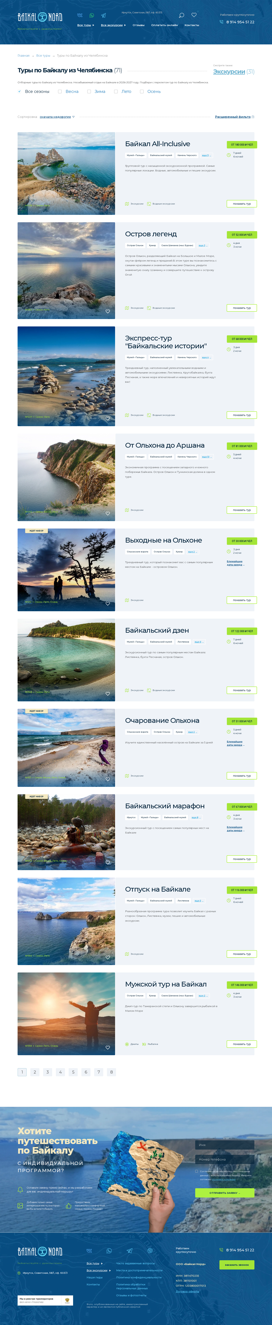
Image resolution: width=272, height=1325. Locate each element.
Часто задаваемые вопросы (135, 1263)
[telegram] (103, 15)
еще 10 (205, 456)
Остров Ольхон (135, 245)
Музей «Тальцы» (136, 155)
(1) (234, 117)
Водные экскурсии (164, 203)
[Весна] (68, 91)
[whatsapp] (91, 15)
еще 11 (205, 155)
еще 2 (191, 551)
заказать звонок (237, 1265)
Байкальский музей (161, 155)
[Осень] (150, 91)
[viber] (149, 1250)
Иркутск (131, 817)
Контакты (192, 25)
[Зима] (96, 91)
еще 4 (205, 357)
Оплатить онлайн (164, 25)
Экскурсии (137, 203)
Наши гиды (95, 1277)
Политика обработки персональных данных (132, 1286)
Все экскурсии (112, 25)
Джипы (135, 1044)
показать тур (242, 203)
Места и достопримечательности (139, 1270)
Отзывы (139, 25)
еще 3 (202, 245)
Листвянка (183, 641)
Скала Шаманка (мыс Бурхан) (177, 245)
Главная (24, 55)
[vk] (79, 15)
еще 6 (198, 641)
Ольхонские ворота (137, 551)
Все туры (84, 25)
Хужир (152, 245)
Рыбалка (153, 1044)
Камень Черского (187, 155)
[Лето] (122, 91)
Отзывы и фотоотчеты (131, 1295)
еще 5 (198, 900)
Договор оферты (187, 1291)
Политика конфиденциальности (139, 1277)
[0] (194, 15)
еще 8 (195, 817)
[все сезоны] (33, 91)
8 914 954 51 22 (240, 22)
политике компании (224, 1179)
